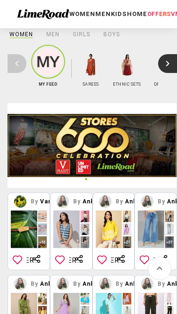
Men (52, 34)
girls (81, 34)
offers (159, 13)
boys (111, 34)
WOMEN (21, 34)
